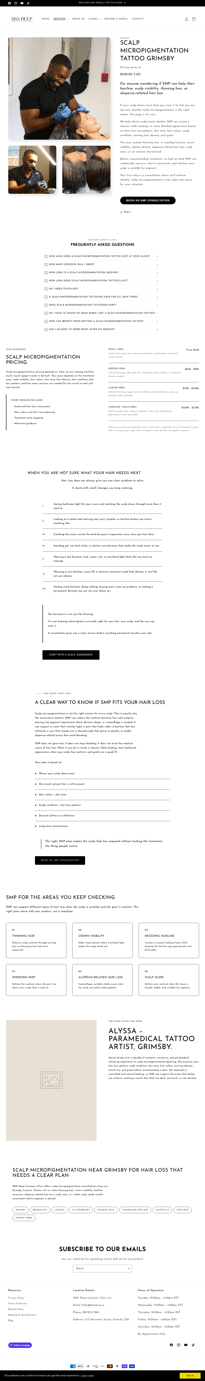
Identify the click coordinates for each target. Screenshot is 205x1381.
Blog (10, 1320)
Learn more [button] (87, 1375)
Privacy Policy (16, 1298)
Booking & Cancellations (22, 1315)
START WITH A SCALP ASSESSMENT (71, 655)
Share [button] (127, 212)
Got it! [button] (190, 1375)
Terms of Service (17, 1303)
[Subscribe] (128, 1269)
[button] (60, 19)
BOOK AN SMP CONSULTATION (148, 200)
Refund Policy (16, 1309)
